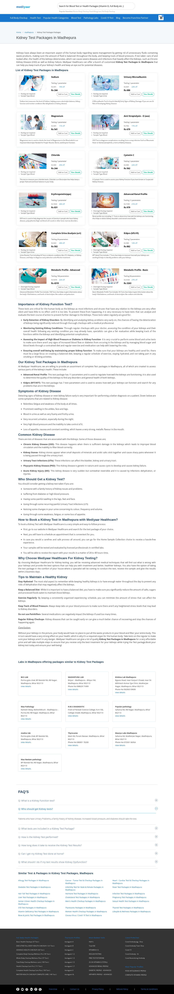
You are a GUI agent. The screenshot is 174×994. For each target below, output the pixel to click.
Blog (118, 17)
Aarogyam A (69, 942)
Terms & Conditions (149, 989)
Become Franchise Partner (135, 17)
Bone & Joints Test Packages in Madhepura (36, 915)
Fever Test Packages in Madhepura (127, 887)
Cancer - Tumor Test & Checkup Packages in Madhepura (84, 881)
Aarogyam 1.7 (70, 966)
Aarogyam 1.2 (70, 954)
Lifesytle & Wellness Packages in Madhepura (131, 911)
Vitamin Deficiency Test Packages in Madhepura (38, 911)
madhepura (29, 32)
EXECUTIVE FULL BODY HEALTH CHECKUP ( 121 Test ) (35, 946)
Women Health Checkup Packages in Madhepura (86, 911)
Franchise (53, 989)
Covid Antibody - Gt (132, 954)
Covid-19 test (107, 17)
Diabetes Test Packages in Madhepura (34, 887)
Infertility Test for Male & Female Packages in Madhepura (84, 888)
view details (26, 686)
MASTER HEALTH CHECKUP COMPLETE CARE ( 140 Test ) (36, 974)
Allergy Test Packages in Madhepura (33, 880)
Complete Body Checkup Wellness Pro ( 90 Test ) (33, 954)
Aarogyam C (69, 950)
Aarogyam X (69, 970)
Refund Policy (122, 989)
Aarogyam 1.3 (70, 958)
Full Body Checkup (19, 17)
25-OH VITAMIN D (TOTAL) (98, 962)
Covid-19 (128, 950)
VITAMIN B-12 (94, 950)
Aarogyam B (69, 946)
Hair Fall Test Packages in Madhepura (34, 893)
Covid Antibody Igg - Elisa (134, 942)
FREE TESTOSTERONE (96, 958)
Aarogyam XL (69, 974)
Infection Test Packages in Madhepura (128, 893)
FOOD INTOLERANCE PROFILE (135, 971)
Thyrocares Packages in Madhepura (80, 907)
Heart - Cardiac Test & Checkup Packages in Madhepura (130, 881)
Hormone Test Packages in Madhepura (81, 893)
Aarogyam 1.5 (70, 962)
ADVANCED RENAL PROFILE (98, 966)
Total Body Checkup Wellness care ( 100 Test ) (32, 962)
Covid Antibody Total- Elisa (134, 946)
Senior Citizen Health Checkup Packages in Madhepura (36, 902)
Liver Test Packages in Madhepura (32, 897)
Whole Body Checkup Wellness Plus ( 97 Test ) (32, 958)
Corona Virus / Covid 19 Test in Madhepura (83, 915)
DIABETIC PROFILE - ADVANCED (100, 970)
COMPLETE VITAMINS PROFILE (136, 975)
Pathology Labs (91, 17)
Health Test (35, 17)
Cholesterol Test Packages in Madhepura (82, 897)
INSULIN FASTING (95, 954)
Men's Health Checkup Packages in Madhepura (85, 901)
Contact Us (74, 989)
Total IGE (92, 946)
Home (18, 32)
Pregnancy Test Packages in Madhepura (129, 897)
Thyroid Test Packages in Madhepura (128, 907)
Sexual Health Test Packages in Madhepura (130, 901)
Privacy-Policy (98, 989)
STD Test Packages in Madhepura (32, 907)
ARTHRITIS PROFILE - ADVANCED (100, 974)
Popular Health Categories (56, 17)
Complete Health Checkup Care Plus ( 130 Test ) (33, 970)
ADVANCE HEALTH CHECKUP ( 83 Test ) (30, 950)
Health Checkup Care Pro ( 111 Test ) (29, 966)
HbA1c (91, 942)
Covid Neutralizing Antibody (135, 958)
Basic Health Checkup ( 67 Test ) (27, 942)
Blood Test (76, 17)
